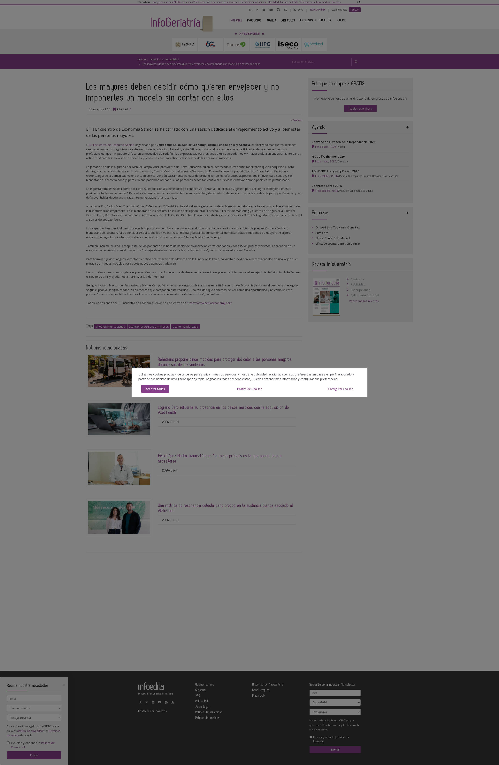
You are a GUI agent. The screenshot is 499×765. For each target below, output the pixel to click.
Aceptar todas (155, 389)
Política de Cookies (249, 389)
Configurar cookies (340, 389)
